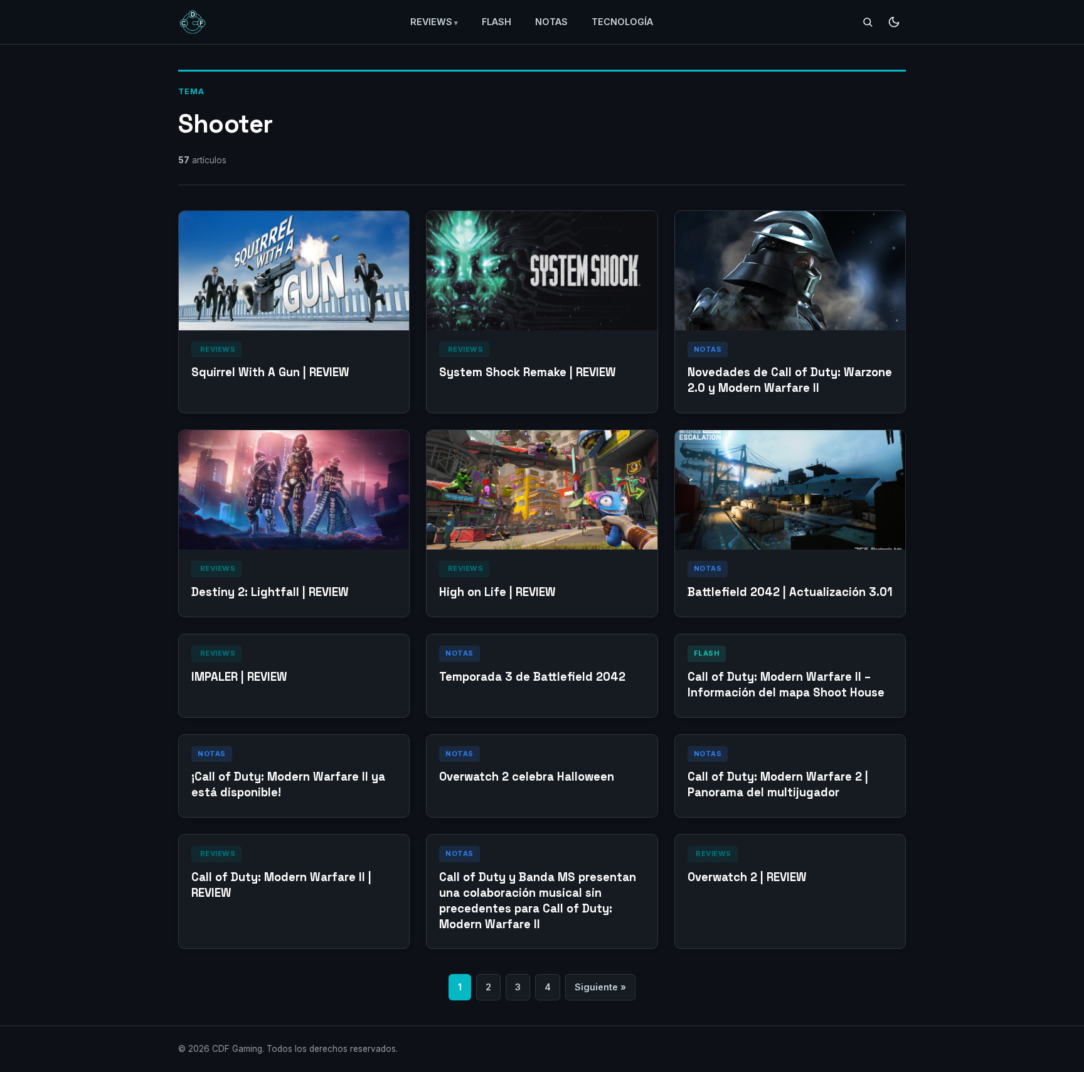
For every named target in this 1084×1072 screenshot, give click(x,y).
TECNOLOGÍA (622, 21)
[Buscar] (867, 22)
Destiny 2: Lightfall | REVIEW (270, 592)
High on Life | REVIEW (497, 592)
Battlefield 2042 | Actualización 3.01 (790, 592)
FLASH (496, 21)
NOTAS (551, 21)
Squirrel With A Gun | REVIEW (270, 372)
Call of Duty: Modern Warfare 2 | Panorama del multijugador (778, 784)
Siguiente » (600, 987)
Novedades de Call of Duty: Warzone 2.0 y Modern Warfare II (790, 380)
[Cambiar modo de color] (894, 22)
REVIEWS (431, 21)
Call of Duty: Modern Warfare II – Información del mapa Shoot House (786, 684)
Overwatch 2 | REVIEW (747, 877)
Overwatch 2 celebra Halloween (526, 776)
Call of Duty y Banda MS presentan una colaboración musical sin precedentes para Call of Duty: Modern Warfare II (537, 900)
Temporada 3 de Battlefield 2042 (532, 676)
